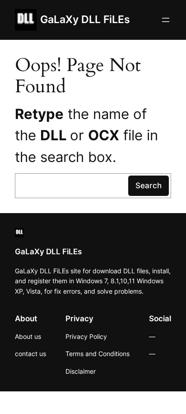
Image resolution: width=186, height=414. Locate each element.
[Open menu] (165, 19)
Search (148, 185)
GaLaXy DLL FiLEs (85, 19)
